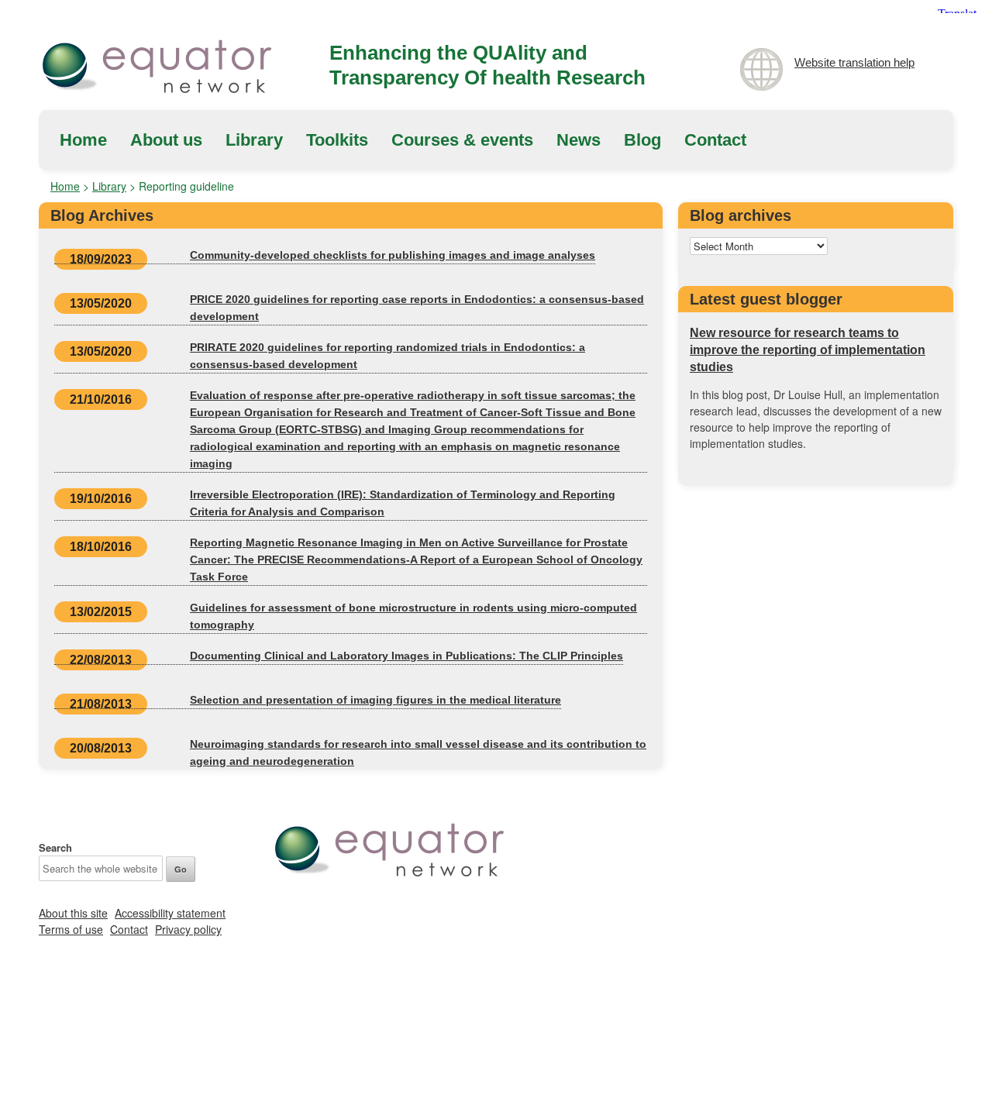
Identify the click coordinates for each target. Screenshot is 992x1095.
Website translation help (854, 62)
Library (254, 140)
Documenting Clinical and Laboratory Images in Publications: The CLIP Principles (406, 655)
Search (55, 847)
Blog (642, 140)
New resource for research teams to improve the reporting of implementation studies (807, 350)
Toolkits (337, 140)
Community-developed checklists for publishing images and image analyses (392, 255)
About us (166, 140)
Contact (715, 140)
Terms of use (71, 929)
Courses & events (462, 140)
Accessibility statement (170, 913)
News (578, 140)
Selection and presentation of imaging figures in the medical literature (375, 700)
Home (83, 140)
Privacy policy (188, 929)
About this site (73, 913)
